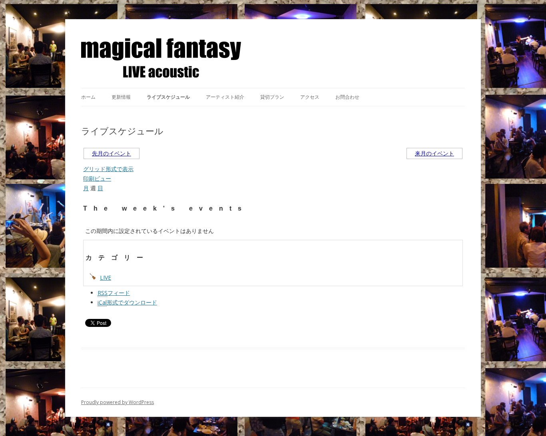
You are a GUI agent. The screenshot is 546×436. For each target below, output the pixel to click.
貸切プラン (272, 97)
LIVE (105, 277)
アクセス (309, 97)
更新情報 (121, 97)
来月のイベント (434, 153)
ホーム (88, 97)
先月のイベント (111, 153)
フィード (114, 293)
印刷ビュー (97, 178)
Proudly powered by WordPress (117, 402)
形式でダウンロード (127, 302)
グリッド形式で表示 (108, 169)
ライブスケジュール (168, 97)
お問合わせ (347, 97)
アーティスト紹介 (225, 97)
